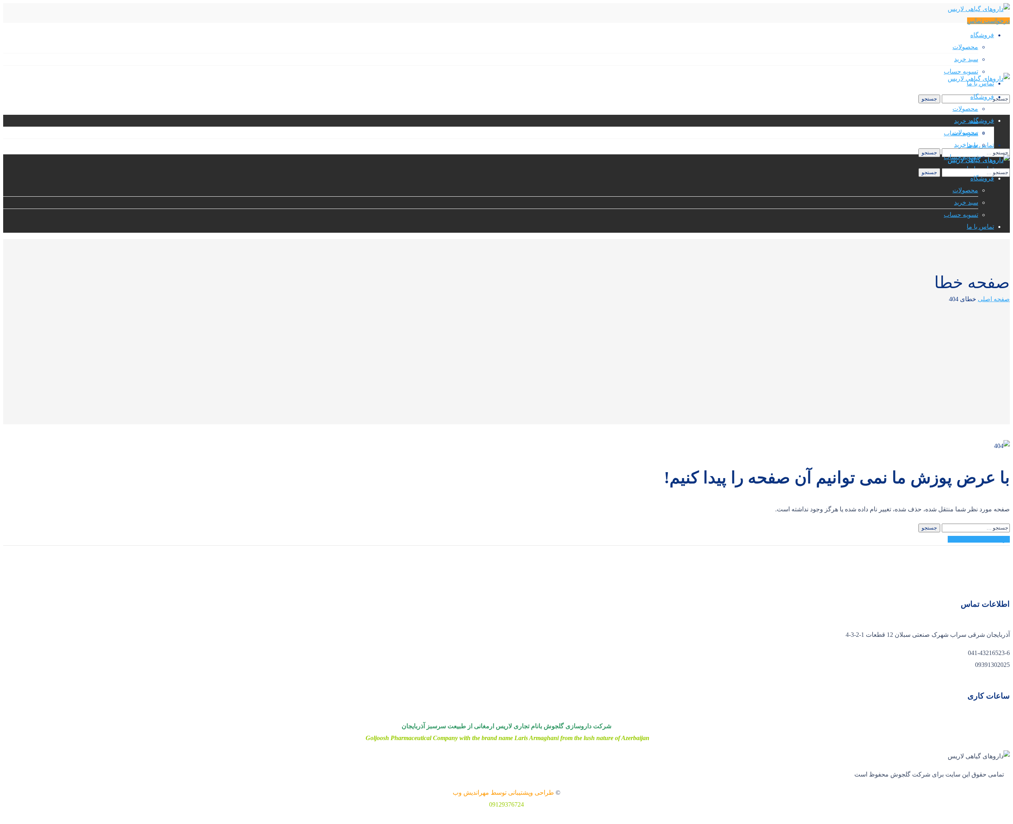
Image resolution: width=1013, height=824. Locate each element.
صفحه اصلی (994, 299)
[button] (988, 20)
